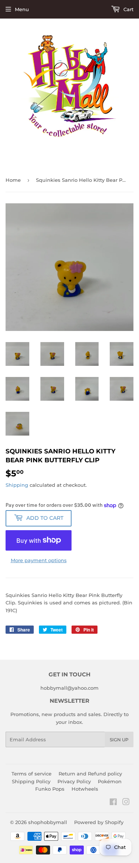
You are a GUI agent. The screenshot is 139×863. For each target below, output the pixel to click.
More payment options (39, 560)
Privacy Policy (74, 781)
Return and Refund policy (90, 774)
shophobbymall (47, 822)
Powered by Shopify (98, 822)
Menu (22, 9)
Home (13, 180)
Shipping (17, 485)
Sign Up (119, 739)
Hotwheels (85, 789)
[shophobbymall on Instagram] (126, 803)
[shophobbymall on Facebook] (113, 803)
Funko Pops (49, 789)
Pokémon (110, 781)
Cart (127, 9)
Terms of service (31, 774)
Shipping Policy (31, 781)
